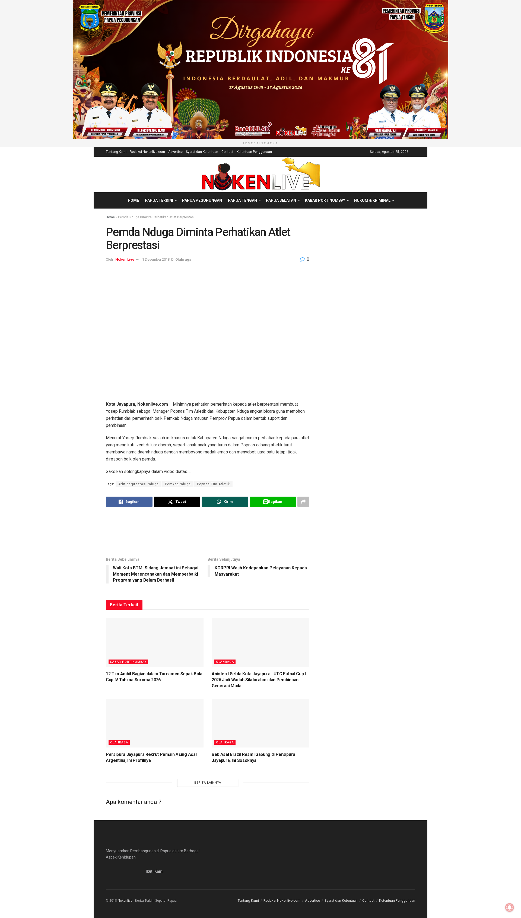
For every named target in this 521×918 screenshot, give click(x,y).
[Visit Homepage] (260, 174)
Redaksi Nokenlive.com (147, 152)
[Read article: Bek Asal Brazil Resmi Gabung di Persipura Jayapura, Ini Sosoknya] (260, 723)
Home (133, 200)
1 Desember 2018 (156, 259)
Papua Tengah (242, 200)
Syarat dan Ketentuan (202, 152)
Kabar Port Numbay (325, 200)
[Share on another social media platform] (303, 502)
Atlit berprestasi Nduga (138, 484)
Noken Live (124, 259)
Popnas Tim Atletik (213, 484)
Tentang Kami (116, 152)
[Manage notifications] (509, 907)
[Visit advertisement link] (260, 69)
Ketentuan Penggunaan (254, 152)
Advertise (175, 152)
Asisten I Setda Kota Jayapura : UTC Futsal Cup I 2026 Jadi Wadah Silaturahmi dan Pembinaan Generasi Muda (259, 680)
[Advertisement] (207, 528)
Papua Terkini (159, 200)
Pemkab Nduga (178, 484)
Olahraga (183, 259)
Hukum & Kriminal (372, 200)
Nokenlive (125, 901)
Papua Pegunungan (202, 200)
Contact (227, 152)
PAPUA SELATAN (281, 200)
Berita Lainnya (207, 782)
